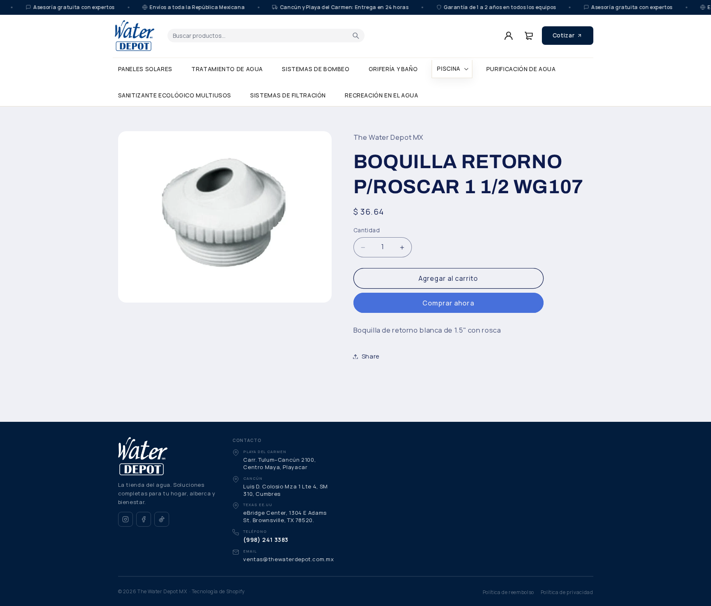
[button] (452, 69)
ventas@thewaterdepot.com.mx (288, 559)
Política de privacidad (567, 592)
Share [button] (371, 356)
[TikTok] (161, 519)
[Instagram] (125, 519)
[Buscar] (356, 35)
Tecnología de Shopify (218, 591)
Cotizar (563, 35)
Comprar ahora (448, 303)
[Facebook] (143, 519)
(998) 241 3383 (265, 540)
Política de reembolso (508, 592)
